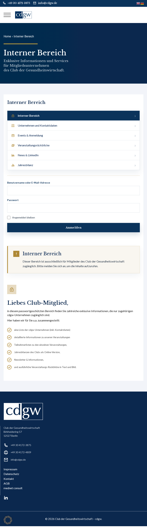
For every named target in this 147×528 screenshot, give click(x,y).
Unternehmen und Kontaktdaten (37, 125)
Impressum (10, 469)
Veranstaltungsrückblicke (33, 145)
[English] (138, 3)
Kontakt (9, 478)
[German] (142, 3)
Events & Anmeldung (30, 135)
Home (7, 36)
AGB (7, 483)
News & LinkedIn (28, 155)
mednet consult (13, 488)
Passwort (13, 200)
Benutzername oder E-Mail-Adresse (28, 182)
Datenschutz (11, 474)
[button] (8, 520)
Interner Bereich (28, 115)
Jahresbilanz (25, 165)
